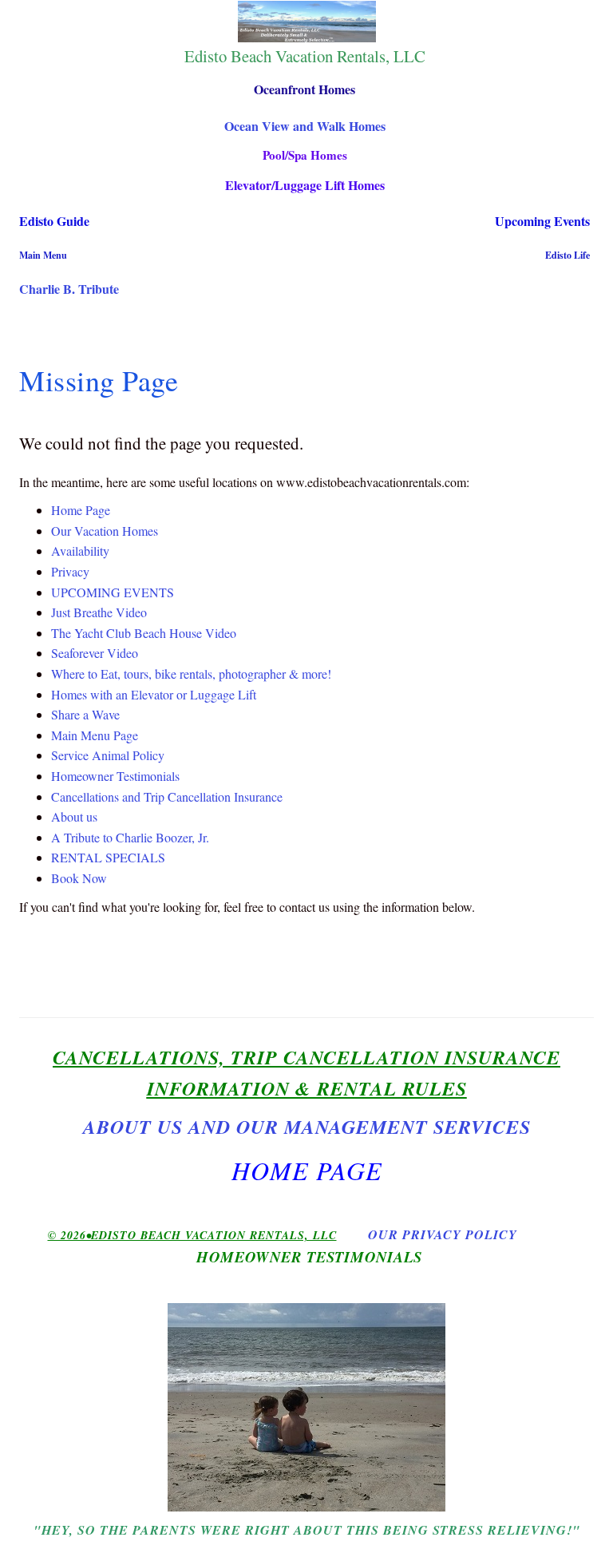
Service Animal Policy (107, 755)
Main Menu (43, 255)
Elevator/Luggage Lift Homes (305, 185)
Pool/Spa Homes (305, 155)
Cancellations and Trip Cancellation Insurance (167, 796)
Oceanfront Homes (304, 89)
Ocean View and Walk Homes (305, 126)
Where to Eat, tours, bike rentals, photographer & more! (191, 673)
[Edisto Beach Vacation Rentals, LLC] (306, 21)
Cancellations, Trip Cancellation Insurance (306, 1057)
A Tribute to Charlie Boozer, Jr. (130, 837)
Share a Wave (85, 714)
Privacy (70, 571)
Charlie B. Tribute (69, 288)
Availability (80, 550)
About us (74, 816)
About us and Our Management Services (307, 1126)
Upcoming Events (542, 221)
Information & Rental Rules (307, 1088)
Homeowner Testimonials (115, 775)
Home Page (80, 509)
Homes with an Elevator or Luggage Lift (153, 694)
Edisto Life (567, 255)
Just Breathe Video (99, 612)
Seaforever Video (94, 652)
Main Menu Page (94, 735)
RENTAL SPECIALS (108, 857)
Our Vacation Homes (104, 530)
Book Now (79, 878)
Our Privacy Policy (442, 1234)
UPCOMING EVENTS (112, 592)
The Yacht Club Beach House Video (143, 632)
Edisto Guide (54, 221)
